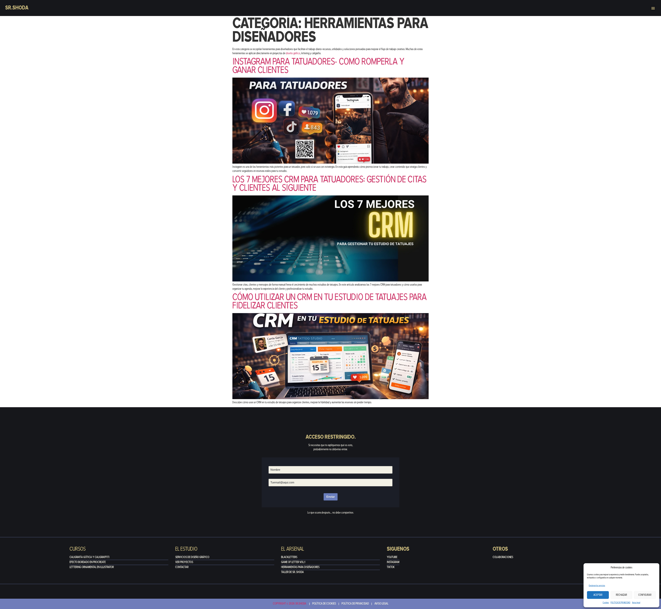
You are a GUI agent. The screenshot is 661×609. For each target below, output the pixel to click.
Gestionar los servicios (597, 586)
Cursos (78, 549)
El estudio (186, 549)
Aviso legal (636, 603)
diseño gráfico (292, 53)
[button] (653, 8)
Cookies (606, 603)
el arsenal (292, 549)
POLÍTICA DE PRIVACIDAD (620, 603)
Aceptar (597, 595)
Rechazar (621, 595)
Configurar (645, 595)
